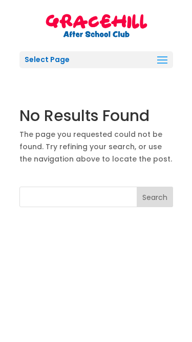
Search (154, 197)
